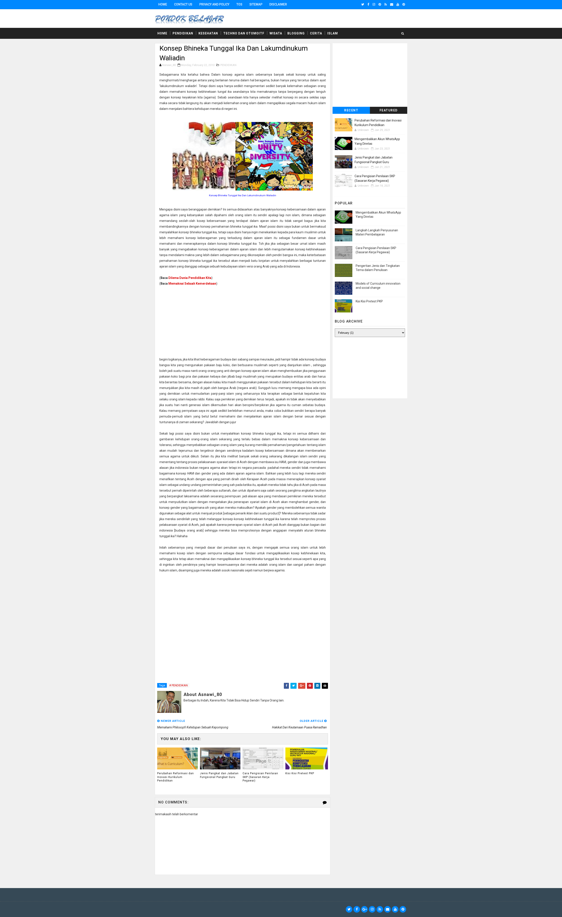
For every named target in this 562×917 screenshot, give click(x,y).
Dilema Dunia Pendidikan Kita (189, 278)
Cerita (316, 33)
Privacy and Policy (214, 4)
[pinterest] (379, 4)
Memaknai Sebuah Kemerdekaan (192, 283)
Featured (389, 110)
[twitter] (362, 4)
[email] (391, 4)
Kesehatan (208, 33)
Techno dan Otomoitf (243, 33)
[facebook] (368, 4)
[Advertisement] (242, 321)
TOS (239, 4)
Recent (351, 110)
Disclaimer (278, 4)
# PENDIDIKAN (178, 685)
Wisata (276, 33)
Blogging (296, 33)
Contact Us (183, 4)
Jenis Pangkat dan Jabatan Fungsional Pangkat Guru (219, 775)
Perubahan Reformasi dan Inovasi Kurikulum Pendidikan (175, 777)
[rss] (385, 4)
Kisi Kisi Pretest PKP (299, 773)
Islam (332, 33)
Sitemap (255, 4)
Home (162, 4)
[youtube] (397, 4)
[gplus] (364, 909)
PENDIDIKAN (228, 65)
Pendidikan (183, 33)
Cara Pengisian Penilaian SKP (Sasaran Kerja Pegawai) (260, 777)
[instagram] (373, 4)
